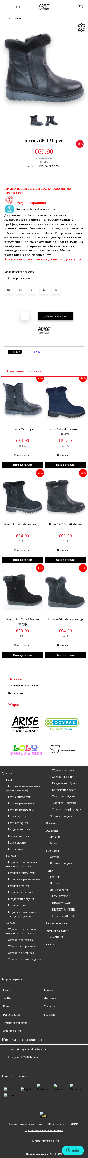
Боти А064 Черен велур (65, 619)
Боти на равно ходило (22, 803)
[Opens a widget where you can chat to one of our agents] (72, 1151)
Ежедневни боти (19, 829)
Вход (6, 1006)
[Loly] (26, 750)
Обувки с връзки (63, 770)
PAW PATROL (61, 896)
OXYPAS (52, 830)
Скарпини (56, 937)
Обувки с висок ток (21, 952)
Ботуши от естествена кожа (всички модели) (21, 864)
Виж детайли (22, 464)
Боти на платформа (21, 809)
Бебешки (55, 876)
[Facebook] (7, 1065)
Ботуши (11, 855)
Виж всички (15, 692)
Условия (49, 1006)
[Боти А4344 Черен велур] (22, 514)
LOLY (50, 870)
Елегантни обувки (64, 789)
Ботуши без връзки (21, 892)
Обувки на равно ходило (24, 959)
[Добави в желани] (81, 305)
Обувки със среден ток (23, 946)
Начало (6, 18)
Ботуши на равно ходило (24, 879)
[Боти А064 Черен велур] (65, 609)
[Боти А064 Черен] (44, 107)
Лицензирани (59, 890)
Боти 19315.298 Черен (65, 524)
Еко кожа (52, 850)
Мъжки (51, 823)
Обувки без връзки (64, 776)
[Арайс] (26, 724)
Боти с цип (15, 849)
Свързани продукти (24, 371)
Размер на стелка (20, 278)
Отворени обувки (63, 796)
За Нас (7, 998)
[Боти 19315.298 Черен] (65, 514)
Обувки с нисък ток (21, 939)
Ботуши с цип (17, 905)
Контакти (50, 990)
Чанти (50, 944)
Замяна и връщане (15, 1022)
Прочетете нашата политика (44, 1130)
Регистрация (11, 1014)
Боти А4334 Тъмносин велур (65, 431)
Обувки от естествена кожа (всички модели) (21, 931)
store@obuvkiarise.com (32, 1049)
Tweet (37, 351)
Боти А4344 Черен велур (22, 524)
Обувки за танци (57, 930)
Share (16, 351)
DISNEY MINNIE (63, 909)
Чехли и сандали (61, 816)
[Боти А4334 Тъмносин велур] (65, 419)
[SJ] (62, 750)
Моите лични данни (45, 1140)
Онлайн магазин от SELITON (44, 1154)
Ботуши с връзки (19, 885)
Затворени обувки (64, 802)
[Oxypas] (62, 724)
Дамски (17, 18)
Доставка (50, 998)
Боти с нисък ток (19, 796)
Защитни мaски (57, 923)
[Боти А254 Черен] (22, 416)
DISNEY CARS (62, 903)
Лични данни (12, 1031)
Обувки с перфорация (66, 809)
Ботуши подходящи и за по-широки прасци (23, 914)
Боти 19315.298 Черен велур (22, 622)
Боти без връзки (19, 823)
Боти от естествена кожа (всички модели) (23, 788)
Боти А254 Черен (22, 429)
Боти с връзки (17, 816)
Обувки (11, 922)
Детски (54, 883)
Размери (49, 1014)
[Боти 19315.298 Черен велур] (22, 609)
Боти (9, 779)
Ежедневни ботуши (21, 899)
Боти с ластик (17, 842)
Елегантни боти (18, 836)
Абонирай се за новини (25, 685)
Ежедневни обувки (64, 783)
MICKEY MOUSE (63, 916)
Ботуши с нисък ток (21, 872)
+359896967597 (31, 1057)
